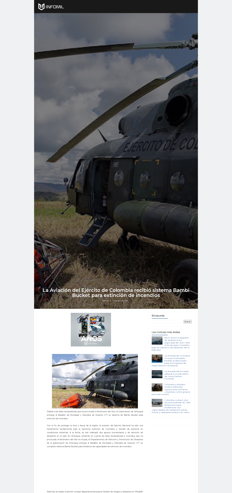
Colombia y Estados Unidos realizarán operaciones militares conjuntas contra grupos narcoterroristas (171, 389)
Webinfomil (106, 301)
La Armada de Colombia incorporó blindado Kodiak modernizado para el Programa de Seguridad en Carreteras (171, 361)
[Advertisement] (95, 472)
